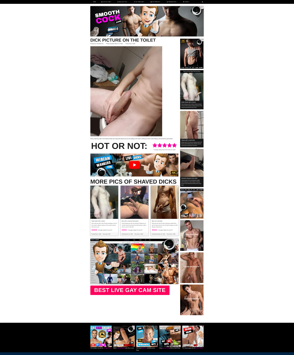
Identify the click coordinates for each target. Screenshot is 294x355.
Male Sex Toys (123, 1)
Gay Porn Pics (156, 1)
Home (94, 1)
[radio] (155, 145)
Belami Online (199, 348)
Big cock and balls (157, 221)
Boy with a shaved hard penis (130, 221)
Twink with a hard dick (188, 140)
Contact (187, 1)
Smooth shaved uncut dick (189, 178)
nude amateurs (121, 348)
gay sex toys (165, 348)
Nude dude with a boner (98, 221)
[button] (202, 2)
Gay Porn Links (139, 1)
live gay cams (107, 348)
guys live (144, 348)
